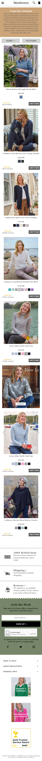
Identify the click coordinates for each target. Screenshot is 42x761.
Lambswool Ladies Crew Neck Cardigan (21, 217)
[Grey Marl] (24, 225)
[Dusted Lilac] (22, 289)
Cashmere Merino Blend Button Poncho (21, 520)
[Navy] (17, 225)
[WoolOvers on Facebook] (8, 647)
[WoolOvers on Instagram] (34, 647)
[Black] (14, 225)
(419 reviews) (7, 535)
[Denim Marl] (19, 161)
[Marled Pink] (27, 225)
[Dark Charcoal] (22, 161)
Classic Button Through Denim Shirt (21, 89)
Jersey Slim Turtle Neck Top (21, 346)
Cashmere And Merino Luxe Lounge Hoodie (21, 153)
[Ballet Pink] (26, 289)
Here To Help (9, 661)
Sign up (20, 624)
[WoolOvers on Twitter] (21, 647)
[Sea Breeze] (9, 289)
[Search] (34, 3)
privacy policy (28, 641)
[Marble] (16, 289)
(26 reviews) (7, 104)
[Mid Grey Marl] (26, 353)
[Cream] (21, 225)
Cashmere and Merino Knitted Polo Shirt (21, 282)
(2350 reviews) (8, 233)
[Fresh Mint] (13, 289)
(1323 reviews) (8, 361)
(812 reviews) (7, 169)
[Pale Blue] (16, 353)
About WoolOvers (12, 666)
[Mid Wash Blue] (21, 97)
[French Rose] (22, 353)
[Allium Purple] (32, 289)
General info (10, 671)
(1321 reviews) (8, 297)
